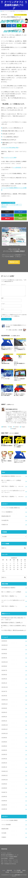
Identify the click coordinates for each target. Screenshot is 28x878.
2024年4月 (4, 657)
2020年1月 (4, 721)
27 (6, 569)
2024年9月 (4, 649)
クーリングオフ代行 (11, 204)
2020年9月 (4, 708)
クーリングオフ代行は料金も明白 (9, 147)
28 (10, 569)
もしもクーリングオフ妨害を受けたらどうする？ (13, 491)
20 (6, 567)
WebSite (4, 426)
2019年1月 (4, 767)
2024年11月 (5, 645)
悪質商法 (4, 206)
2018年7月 (4, 792)
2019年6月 (4, 746)
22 (14, 567)
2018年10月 (5, 779)
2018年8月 (4, 788)
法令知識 (5, 520)
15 (14, 565)
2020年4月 (4, 712)
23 (17, 567)
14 (10, 565)
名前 (2, 298)
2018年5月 (4, 800)
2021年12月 (5, 687)
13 (6, 565)
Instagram (14, 428)
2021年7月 (4, 691)
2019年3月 (4, 758)
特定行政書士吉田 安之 (12, 409)
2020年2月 (4, 716)
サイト (2, 309)
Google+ (23, 426)
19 (3, 567)
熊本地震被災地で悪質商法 (11, 476)
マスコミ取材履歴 (7, 512)
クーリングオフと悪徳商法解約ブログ (14, 5)
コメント (3, 284)
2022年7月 (4, 670)
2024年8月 (4, 653)
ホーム (4, 870)
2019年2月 (4, 762)
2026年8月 (4, 641)
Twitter (10, 426)
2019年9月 (4, 737)
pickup (4, 204)
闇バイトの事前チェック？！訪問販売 (11, 481)
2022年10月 (5, 662)
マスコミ (19, 204)
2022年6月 (4, 674)
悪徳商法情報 (6, 516)
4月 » (3, 571)
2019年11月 (5, 729)
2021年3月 (4, 695)
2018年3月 (4, 809)
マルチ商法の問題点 (6, 630)
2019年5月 (4, 750)
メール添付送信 (17, 167)
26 (3, 569)
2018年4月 (4, 805)
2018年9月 (4, 784)
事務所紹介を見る (14, 262)
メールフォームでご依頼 (9, 157)
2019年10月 (5, 733)
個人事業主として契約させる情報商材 (11, 625)
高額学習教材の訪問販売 (7, 622)
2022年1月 (4, 683)
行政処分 (5, 524)
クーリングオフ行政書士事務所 (9, 202)
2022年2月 (4, 678)
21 (10, 567)
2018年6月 (4, 796)
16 (17, 565)
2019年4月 (4, 754)
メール (3, 303)
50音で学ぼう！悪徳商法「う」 (12, 496)
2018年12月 (5, 771)
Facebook (17, 426)
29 (14, 569)
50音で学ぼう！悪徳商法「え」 (12, 486)
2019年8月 (4, 741)
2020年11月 (5, 704)
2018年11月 (5, 775)
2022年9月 (4, 666)
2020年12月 (5, 699)
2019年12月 (5, 725)
